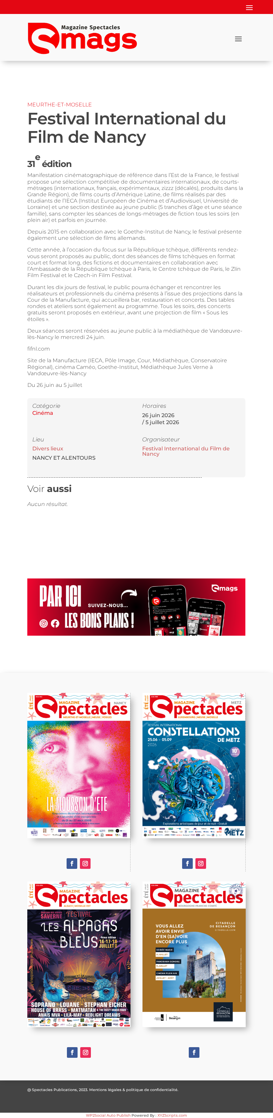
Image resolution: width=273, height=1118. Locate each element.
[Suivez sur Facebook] (72, 863)
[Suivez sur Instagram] (85, 863)
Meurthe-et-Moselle (59, 104)
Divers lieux (47, 448)
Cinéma (42, 413)
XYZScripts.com (172, 1115)
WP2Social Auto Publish (108, 1115)
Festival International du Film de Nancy (186, 451)
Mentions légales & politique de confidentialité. (133, 1089)
